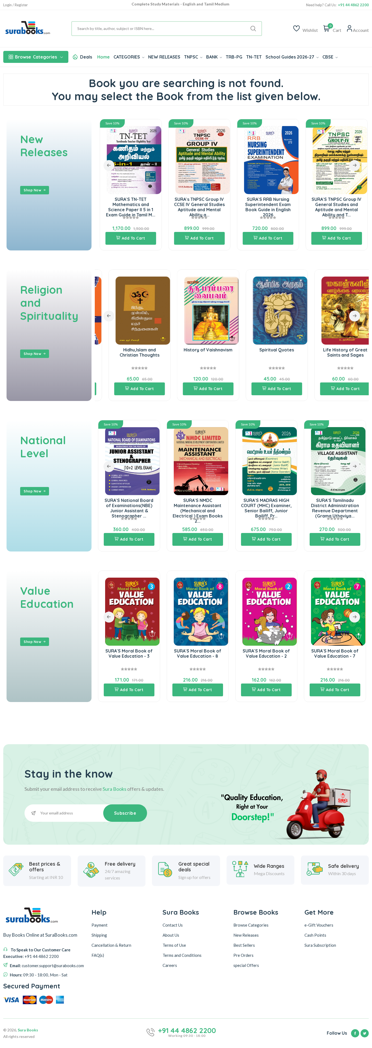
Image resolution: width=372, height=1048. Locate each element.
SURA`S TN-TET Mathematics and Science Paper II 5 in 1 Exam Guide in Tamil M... (129, 207)
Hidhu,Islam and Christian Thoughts (129, 352)
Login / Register (15, 5)
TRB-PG (234, 57)
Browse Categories (251, 925)
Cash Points (315, 935)
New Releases (44, 145)
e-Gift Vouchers (318, 925)
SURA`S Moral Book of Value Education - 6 (334, 653)
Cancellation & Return (111, 945)
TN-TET (254, 57)
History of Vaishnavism (197, 350)
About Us (171, 935)
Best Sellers (244, 945)
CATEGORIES (127, 57)
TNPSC (191, 57)
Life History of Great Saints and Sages (335, 352)
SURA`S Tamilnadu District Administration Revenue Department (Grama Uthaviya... (266, 508)
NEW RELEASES (164, 57)
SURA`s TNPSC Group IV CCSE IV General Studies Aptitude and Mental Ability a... (197, 207)
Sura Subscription (320, 945)
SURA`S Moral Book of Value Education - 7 (266, 653)
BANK (212, 57)
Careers (170, 965)
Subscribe (125, 813)
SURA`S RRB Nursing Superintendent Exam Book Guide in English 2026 (266, 207)
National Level (43, 446)
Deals (86, 57)
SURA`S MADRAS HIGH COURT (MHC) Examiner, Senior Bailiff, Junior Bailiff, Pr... (197, 508)
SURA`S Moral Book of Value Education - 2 (197, 653)
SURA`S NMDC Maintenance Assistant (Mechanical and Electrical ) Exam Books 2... (129, 511)
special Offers (246, 965)
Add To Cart (132, 238)
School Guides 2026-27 (290, 57)
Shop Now (32, 190)
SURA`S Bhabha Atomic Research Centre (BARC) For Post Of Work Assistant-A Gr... (335, 508)
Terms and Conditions (182, 955)
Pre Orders (243, 955)
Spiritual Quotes (266, 350)
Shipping (99, 935)
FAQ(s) (98, 955)
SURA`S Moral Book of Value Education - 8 (129, 653)
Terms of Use (174, 945)
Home (103, 57)
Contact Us (173, 925)
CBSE (328, 57)
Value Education (47, 597)
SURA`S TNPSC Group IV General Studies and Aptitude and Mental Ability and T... (335, 207)
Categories (36, 57)
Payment (100, 925)
